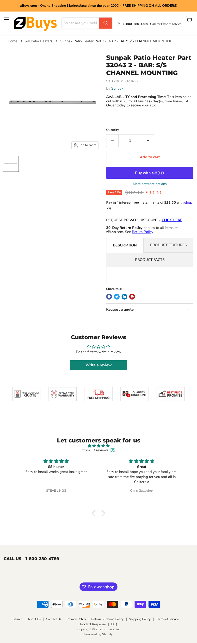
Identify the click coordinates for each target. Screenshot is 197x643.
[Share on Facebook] (109, 297)
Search (17, 619)
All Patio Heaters (38, 41)
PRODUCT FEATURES (168, 245)
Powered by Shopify (98, 634)
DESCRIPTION (125, 245)
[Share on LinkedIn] (124, 297)
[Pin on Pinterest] (132, 297)
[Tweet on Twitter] (117, 297)
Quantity (112, 130)
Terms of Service (167, 619)
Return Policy (142, 231)
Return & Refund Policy (107, 619)
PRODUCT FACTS (150, 259)
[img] (98, 446)
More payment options (150, 184)
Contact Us (53, 619)
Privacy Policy (76, 619)
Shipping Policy (140, 619)
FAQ (114, 624)
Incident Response (93, 624)
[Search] (105, 23)
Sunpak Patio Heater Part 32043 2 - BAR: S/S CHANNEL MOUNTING (116, 41)
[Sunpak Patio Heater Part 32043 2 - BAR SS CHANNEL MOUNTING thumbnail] (10, 163)
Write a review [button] (99, 365)
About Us (34, 619)
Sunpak (117, 88)
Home (12, 41)
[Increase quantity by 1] (148, 140)
